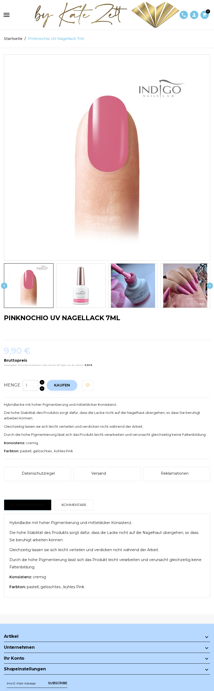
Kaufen (62, 385)
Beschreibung (30, 505)
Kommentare (74, 505)
